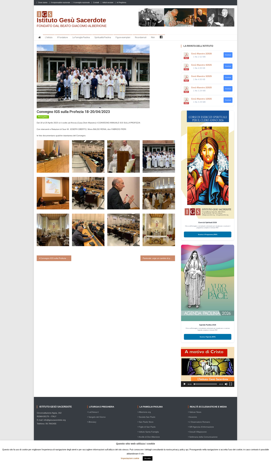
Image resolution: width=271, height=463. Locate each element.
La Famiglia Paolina (81, 37)
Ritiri (153, 37)
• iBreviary (91, 422)
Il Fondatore (62, 37)
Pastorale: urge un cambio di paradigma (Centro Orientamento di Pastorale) (159, 258)
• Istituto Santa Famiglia (148, 432)
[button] (207, 366)
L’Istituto (49, 37)
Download (228, 55)
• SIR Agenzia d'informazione (201, 427)
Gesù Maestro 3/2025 (201, 76)
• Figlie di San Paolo (147, 427)
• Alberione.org (144, 412)
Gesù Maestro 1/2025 (201, 99)
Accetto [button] (147, 458)
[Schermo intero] (230, 384)
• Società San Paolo (146, 417)
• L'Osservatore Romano (199, 422)
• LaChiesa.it (93, 412)
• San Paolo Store (145, 422)
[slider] (205, 384)
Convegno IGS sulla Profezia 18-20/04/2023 (55, 258)
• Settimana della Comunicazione (203, 437)
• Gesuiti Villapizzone (197, 432)
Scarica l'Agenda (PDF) (208, 337)
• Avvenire (192, 417)
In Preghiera (121, 3)
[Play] (184, 384)
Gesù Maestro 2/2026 (201, 53)
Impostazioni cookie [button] (130, 458)
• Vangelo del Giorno (96, 417)
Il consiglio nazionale (82, 3)
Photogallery (43, 117)
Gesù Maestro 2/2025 (201, 87)
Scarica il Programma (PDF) (207, 234)
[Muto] (226, 384)
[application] (207, 367)
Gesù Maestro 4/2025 (201, 65)
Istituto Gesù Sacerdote (71, 20)
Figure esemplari (123, 37)
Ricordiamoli (140, 37)
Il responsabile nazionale (60, 3)
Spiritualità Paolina (102, 37)
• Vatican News (194, 412)
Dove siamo (42, 3)
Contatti (96, 3)
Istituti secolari (107, 3)
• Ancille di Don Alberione (149, 437)
